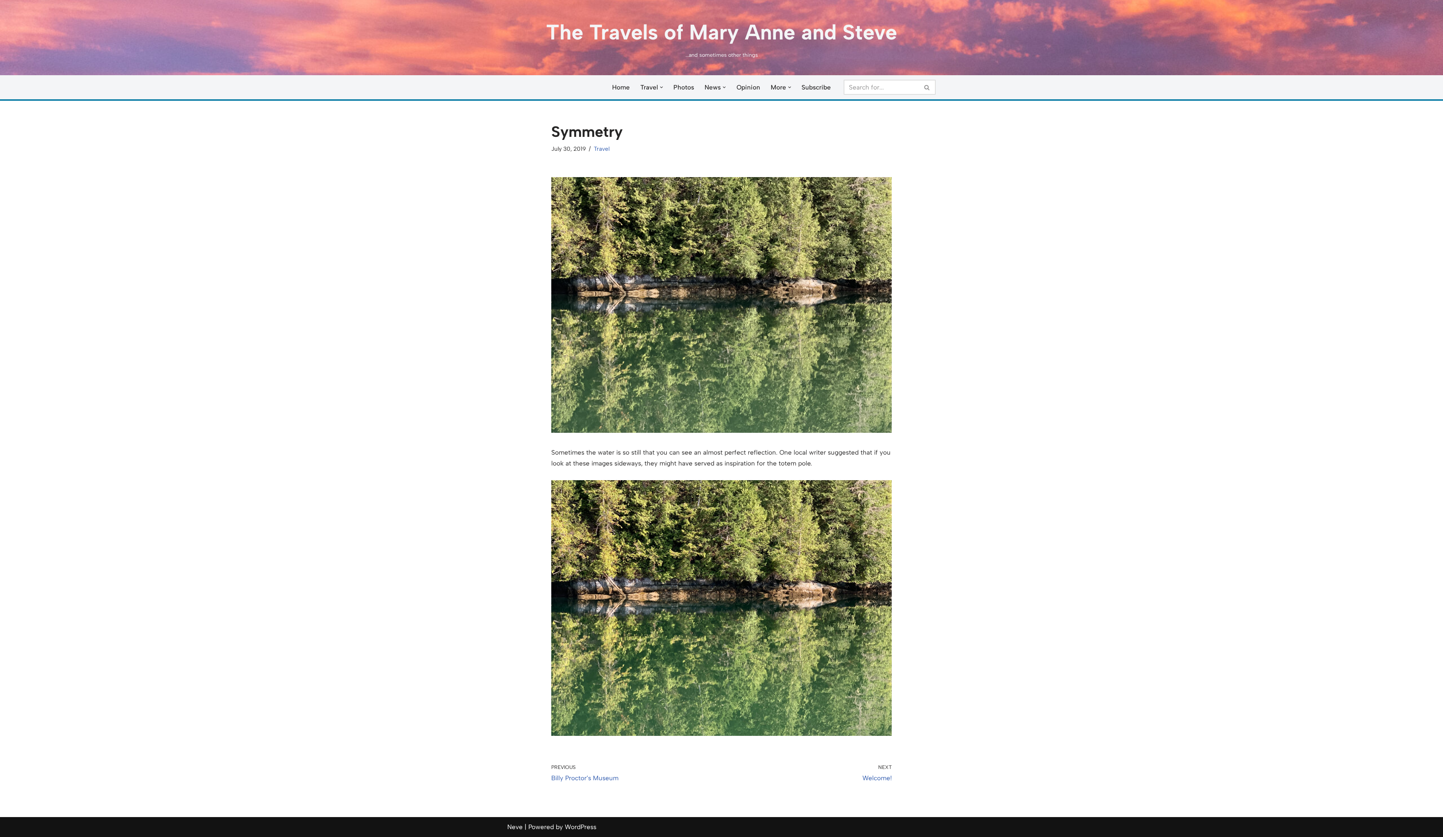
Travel (602, 148)
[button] (661, 87)
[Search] (927, 87)
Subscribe (816, 87)
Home (621, 87)
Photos (683, 87)
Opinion (748, 87)
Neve (515, 827)
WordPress (580, 827)
